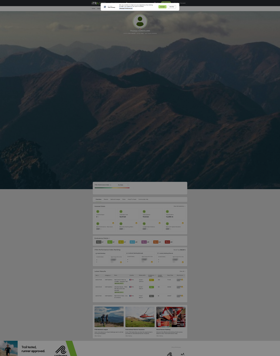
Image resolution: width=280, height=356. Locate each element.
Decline (172, 6)
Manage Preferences (126, 8)
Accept (162, 6)
